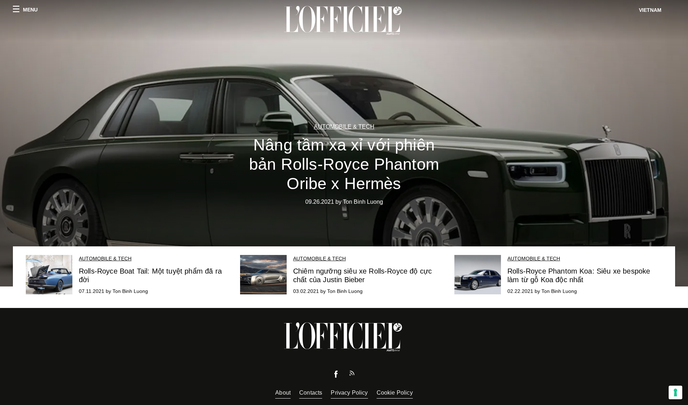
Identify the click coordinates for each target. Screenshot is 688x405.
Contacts (310, 393)
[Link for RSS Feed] (351, 374)
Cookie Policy (395, 393)
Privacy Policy (349, 393)
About (283, 393)
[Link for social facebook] (336, 375)
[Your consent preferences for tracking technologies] (675, 392)
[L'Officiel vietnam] (344, 20)
